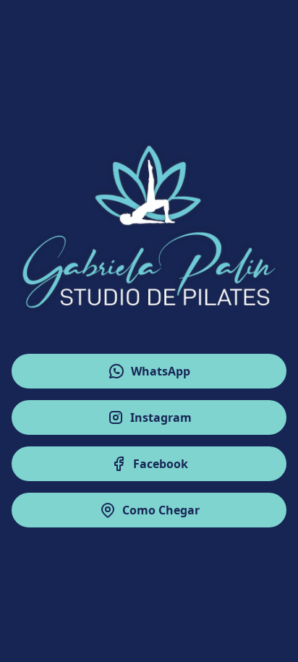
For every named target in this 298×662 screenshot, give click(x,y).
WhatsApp (160, 371)
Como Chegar (161, 510)
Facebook (160, 464)
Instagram (161, 417)
